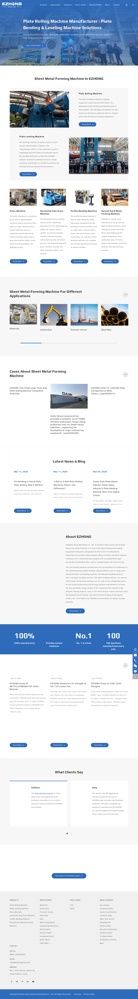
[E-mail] (135, 655)
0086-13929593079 (18, 952)
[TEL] (135, 660)
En (133, 5)
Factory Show (105, 926)
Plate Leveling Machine (31, 136)
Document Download (108, 929)
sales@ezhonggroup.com (20, 960)
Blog (102, 943)
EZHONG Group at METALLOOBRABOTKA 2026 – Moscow (25, 686)
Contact (116, 5)
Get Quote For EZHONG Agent (68, 876)
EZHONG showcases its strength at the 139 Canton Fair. (68, 684)
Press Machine (17, 211)
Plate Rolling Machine (90, 93)
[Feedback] (135, 671)
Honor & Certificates (108, 912)
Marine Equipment (47, 922)
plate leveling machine (44, 793)
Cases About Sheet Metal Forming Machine (38, 373)
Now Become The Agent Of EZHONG (69, 861)
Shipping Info (105, 922)
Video (72, 909)
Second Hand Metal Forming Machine (111, 212)
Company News (106, 936)
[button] (125, 295)
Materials (14, 328)
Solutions (68, 5)
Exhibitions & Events (108, 940)
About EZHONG (95, 5)
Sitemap (77, 994)
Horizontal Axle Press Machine (51, 212)
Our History (104, 905)
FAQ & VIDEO (80, 5)
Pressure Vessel (79, 329)
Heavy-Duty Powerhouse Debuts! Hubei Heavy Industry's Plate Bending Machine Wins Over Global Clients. (106, 488)
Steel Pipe (106, 329)
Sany (94, 787)
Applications (55, 5)
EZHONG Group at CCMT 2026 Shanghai (106, 684)
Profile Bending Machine (84, 211)
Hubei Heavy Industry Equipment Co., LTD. (37, 994)
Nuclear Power (46, 933)
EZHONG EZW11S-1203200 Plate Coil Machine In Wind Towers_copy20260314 (108, 417)
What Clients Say (69, 772)
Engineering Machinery (49, 926)
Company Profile (106, 909)
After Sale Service (107, 919)
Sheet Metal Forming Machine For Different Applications (46, 294)
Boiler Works (45, 940)
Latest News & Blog (69, 461)
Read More (86, 124)
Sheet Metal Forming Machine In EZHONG (69, 79)
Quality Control (106, 933)
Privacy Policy (89, 994)
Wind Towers (45, 929)
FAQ (71, 905)
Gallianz (35, 787)
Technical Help (106, 915)
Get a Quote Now (33, 45)
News (107, 5)
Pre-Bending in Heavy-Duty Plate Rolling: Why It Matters (28, 483)
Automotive (46, 329)
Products (43, 5)
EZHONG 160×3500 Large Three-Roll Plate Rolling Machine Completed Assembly (28, 416)
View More (44, 943)
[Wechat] (135, 665)
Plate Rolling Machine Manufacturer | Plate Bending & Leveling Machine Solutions (67, 24)
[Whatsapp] (135, 649)
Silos (42, 919)
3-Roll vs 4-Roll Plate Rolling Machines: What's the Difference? (68, 485)
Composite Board (47, 936)
